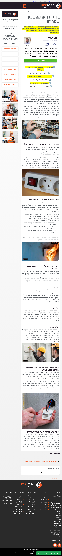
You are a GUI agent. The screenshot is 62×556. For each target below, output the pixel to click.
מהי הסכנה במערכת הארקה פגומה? (47, 458)
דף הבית (58, 11)
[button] (24, 6)
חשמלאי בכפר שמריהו (10, 64)
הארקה (53, 11)
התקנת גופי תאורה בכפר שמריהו (10, 48)
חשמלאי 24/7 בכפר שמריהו (10, 59)
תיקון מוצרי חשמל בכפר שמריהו (10, 79)
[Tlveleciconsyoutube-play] (55, 545)
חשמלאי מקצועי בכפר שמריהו (10, 74)
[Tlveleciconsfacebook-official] (59, 545)
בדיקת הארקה (46, 11)
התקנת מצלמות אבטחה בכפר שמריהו (10, 54)
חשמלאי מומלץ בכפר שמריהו (10, 69)
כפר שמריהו (55, 478)
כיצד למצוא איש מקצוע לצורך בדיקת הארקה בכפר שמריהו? (40, 462)
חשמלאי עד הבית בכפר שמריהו (10, 84)
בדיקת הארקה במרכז (37, 11)
